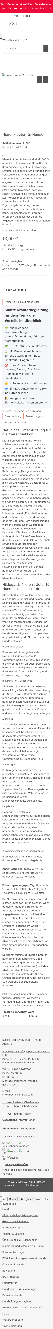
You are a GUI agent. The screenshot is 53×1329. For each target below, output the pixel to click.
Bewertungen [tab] (34, 416)
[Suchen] (46, 48)
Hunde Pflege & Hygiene (16, 1301)
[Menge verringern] (4, 282)
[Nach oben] (1, 1194)
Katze (5, 1313)
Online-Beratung (12, 1326)
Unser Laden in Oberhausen (22, 1102)
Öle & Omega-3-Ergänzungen (19, 1239)
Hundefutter (9, 1282)
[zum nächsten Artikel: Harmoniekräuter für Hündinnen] (10, 61)
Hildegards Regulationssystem (20, 1215)
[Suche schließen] (1, 36)
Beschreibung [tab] (13, 416)
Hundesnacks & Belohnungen (19, 1289)
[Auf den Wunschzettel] (45, 79)
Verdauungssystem (13, 1227)
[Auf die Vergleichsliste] (39, 79)
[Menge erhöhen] (48, 282)
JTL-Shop (21, 1185)
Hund (5, 1209)
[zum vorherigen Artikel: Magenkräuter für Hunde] (4, 61)
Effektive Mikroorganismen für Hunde (24, 1258)
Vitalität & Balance (13, 1233)
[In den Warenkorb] (4, 71)
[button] (1, 23)
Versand (30, 249)
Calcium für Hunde (13, 1264)
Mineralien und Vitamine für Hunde (23, 1246)
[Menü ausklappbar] (6, 16)
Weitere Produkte (12, 1319)
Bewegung (8, 1270)
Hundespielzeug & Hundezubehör (22, 1307)
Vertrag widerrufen (16, 1164)
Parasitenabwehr (12, 1295)
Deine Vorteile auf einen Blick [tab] (22, 301)
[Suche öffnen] (2, 30)
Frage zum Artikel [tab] (15, 422)
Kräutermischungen (13, 1252)
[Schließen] (1, 1203)
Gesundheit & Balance (15, 1221)
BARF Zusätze (10, 1276)
